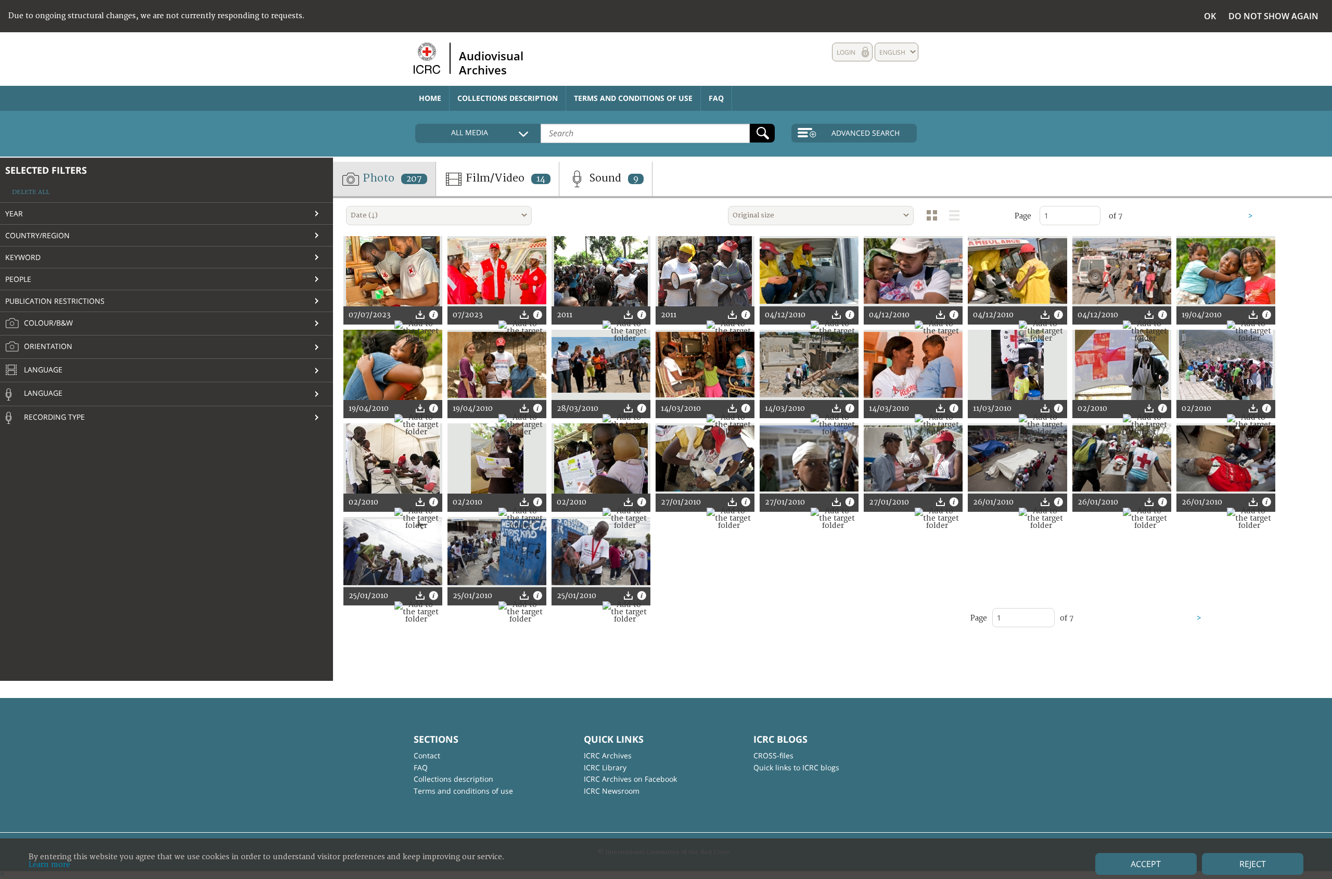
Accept (1146, 864)
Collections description (507, 98)
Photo (391, 178)
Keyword (23, 257)
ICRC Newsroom (611, 791)
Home (430, 98)
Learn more (49, 864)
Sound (612, 178)
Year (14, 213)
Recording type (53, 417)
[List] (954, 215)
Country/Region (37, 235)
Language (42, 369)
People (18, 279)
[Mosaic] (932, 215)
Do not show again (1273, 16)
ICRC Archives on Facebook (630, 779)
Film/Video (504, 178)
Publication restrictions (55, 301)
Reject (1252, 864)
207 (414, 179)
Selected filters (46, 170)
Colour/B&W (47, 323)
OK (1210, 16)
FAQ (716, 98)
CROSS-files (773, 755)
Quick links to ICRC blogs (796, 767)
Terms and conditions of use (633, 98)
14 (540, 179)
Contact (427, 755)
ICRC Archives (608, 755)
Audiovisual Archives (491, 62)
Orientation (47, 346)
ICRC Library (605, 767)
